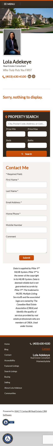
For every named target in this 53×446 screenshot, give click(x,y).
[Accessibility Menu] (7, 438)
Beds (8, 140)
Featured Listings (11, 366)
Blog (6, 349)
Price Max (33, 129)
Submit (26, 257)
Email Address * (14, 202)
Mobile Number (14, 225)
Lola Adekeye (17, 61)
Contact (7, 355)
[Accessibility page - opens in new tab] (9, 426)
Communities (10, 393)
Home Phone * (13, 213)
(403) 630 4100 (16, 76)
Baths (30, 140)
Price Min (11, 129)
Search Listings (10, 371)
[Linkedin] (29, 76)
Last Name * (12, 191)
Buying (7, 377)
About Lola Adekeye (13, 388)
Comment (11, 236)
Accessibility (9, 360)
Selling (7, 382)
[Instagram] (33, 76)
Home (7, 344)
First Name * (12, 179)
